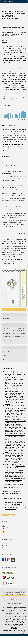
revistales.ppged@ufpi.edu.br (15, 621)
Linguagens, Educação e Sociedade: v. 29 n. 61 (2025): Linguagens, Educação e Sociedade (15, 381)
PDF (5, 309)
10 (7, 488)
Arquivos (8, 7)
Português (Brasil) (9, 527)
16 (16, 488)
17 (17, 488)
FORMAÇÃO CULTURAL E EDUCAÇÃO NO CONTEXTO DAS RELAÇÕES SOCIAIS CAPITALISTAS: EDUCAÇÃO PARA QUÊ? (15, 398)
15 (14, 488)
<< (2, 488)
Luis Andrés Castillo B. (19, 630)
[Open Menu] (1, 1)
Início (3, 7)
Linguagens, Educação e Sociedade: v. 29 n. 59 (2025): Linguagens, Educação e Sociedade (15, 402)
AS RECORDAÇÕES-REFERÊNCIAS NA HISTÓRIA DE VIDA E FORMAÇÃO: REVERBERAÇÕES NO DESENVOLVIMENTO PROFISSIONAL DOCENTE (15, 411)
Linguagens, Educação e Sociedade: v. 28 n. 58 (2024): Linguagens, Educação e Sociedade (14, 483)
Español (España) (8, 533)
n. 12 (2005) (15, 7)
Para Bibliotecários (6, 547)
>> (20, 488)
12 (9, 488)
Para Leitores (5, 543)
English (6, 530)
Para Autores (5, 545)
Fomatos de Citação (9, 340)
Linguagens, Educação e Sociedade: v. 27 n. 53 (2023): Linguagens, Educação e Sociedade (15, 438)
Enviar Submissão (8, 515)
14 (13, 488)
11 (8, 488)
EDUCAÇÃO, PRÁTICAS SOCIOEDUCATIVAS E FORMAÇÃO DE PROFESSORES (14, 506)
